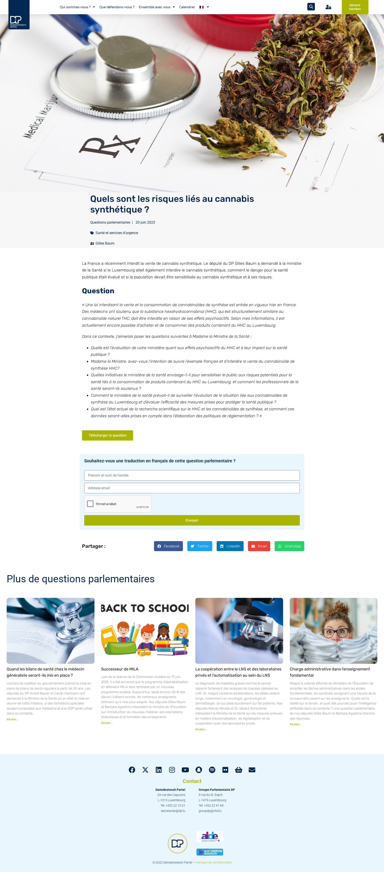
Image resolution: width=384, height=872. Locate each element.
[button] (168, 546)
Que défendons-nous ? (116, 7)
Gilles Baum (105, 243)
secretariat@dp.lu (173, 811)
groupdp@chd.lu (210, 811)
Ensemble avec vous (154, 7)
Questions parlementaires (110, 222)
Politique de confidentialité (214, 862)
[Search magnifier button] (311, 6)
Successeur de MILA (119, 669)
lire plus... (12, 719)
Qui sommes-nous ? (75, 7)
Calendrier (187, 7)
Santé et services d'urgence (117, 233)
